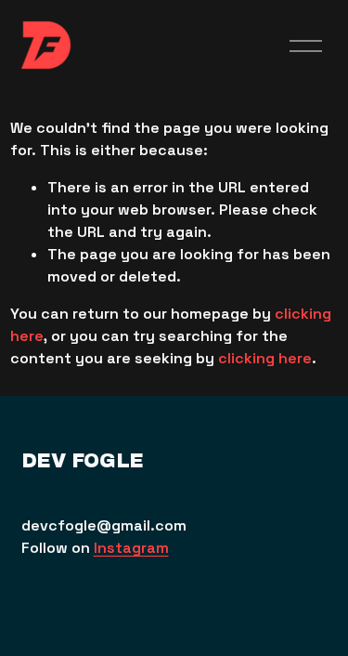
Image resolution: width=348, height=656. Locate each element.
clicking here (265, 358)
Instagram (131, 548)
